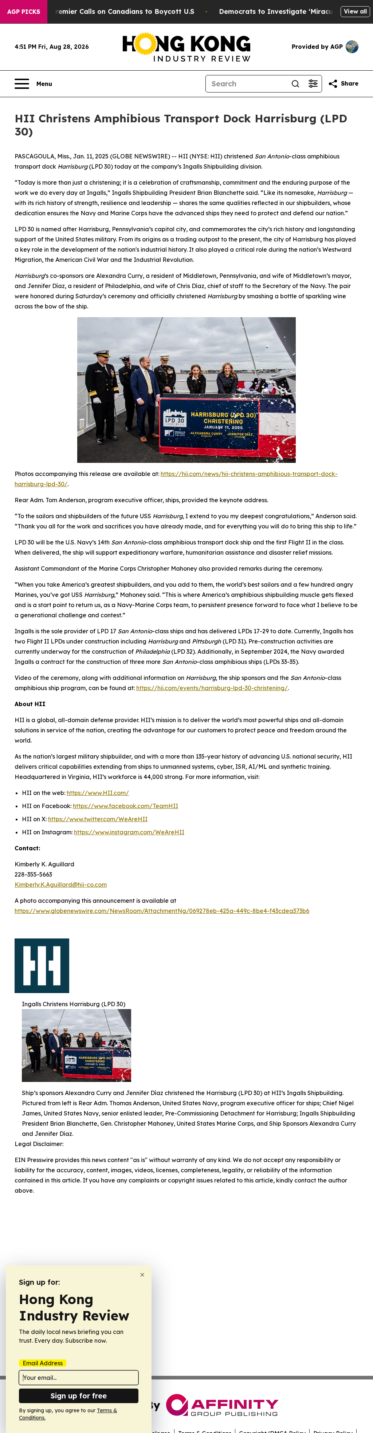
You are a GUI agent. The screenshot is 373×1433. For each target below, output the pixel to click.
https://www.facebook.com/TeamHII (125, 806)
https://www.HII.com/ (98, 792)
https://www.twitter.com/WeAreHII (98, 819)
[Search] (295, 83)
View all (355, 11)
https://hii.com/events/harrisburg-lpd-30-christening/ (212, 688)
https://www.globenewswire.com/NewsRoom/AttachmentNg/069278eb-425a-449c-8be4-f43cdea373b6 (162, 910)
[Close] (142, 1274)
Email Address (43, 1363)
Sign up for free (79, 1395)
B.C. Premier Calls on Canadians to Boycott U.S (115, 11)
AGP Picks (23, 11)
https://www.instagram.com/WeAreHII (129, 832)
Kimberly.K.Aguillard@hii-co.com (61, 884)
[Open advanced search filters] (313, 83)
